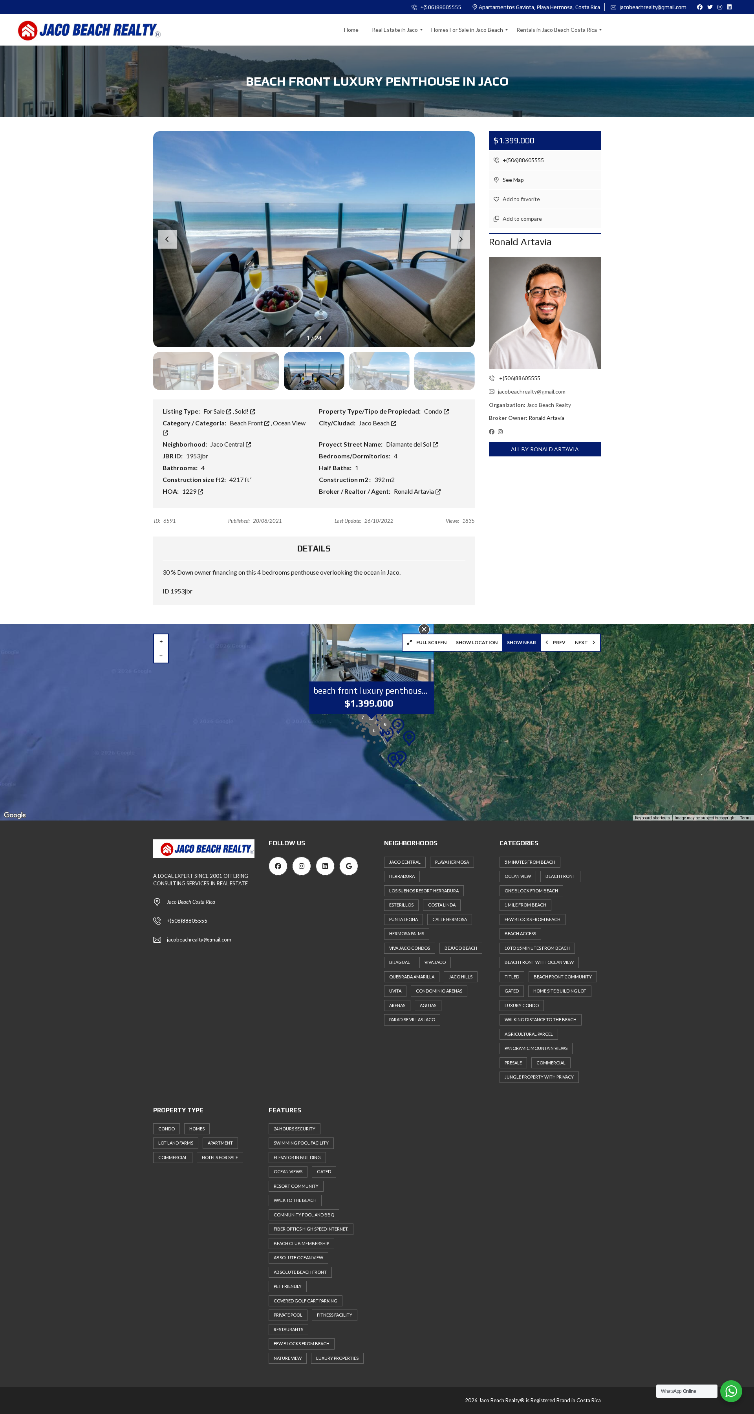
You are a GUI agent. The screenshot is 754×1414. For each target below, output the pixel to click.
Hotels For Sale (220, 1157)
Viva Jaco (435, 962)
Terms (746, 818)
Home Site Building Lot (559, 990)
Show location (477, 642)
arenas (397, 1005)
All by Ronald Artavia (545, 449)
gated (512, 990)
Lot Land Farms (175, 1142)
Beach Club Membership (301, 1243)
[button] (460, 239)
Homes (197, 1128)
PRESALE (513, 1062)
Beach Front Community (563, 976)
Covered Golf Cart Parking (305, 1300)
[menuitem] (351, 30)
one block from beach (531, 890)
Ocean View (518, 876)
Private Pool (288, 1314)
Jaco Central (227, 444)
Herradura (402, 876)
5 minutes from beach (530, 862)
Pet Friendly (288, 1286)
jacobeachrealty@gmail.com (652, 7)
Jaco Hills (460, 976)
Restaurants (288, 1329)
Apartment (220, 1142)
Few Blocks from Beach (532, 919)
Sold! (242, 411)
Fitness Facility (334, 1314)
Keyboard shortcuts (652, 818)
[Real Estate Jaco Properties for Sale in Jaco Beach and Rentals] (84, 30)
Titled (512, 976)
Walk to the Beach (295, 1200)
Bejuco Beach (461, 948)
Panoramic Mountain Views (536, 1048)
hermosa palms (406, 933)
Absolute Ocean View (298, 1257)
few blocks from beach (301, 1343)
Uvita (395, 990)
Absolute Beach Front (300, 1272)
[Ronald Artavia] (545, 313)
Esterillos (401, 904)
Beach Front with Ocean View (539, 962)
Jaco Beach (375, 423)
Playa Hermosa (452, 862)
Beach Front (247, 423)
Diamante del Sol (409, 444)
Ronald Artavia (414, 491)
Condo (433, 411)
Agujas (428, 1005)
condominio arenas (439, 990)
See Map (512, 179)
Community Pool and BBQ (304, 1214)
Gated (324, 1171)
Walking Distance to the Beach (540, 1019)
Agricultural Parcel (529, 1034)
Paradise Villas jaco (412, 1019)
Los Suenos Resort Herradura (424, 890)
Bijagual (399, 962)
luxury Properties (337, 1358)
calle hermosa (449, 919)
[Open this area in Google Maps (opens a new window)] (15, 815)
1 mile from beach (525, 904)
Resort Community (296, 1186)
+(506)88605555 (440, 7)
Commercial (172, 1157)
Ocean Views (288, 1171)
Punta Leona (403, 919)
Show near (521, 642)
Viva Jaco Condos (409, 948)
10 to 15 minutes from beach (537, 948)
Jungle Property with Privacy (539, 1076)
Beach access (520, 933)
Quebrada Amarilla (411, 976)
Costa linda (442, 904)
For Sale (214, 411)
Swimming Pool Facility (301, 1142)
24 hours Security (294, 1128)
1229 (190, 491)
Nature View (288, 1358)
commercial (551, 1062)
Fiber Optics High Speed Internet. (311, 1228)
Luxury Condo (522, 1005)
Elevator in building (297, 1157)
